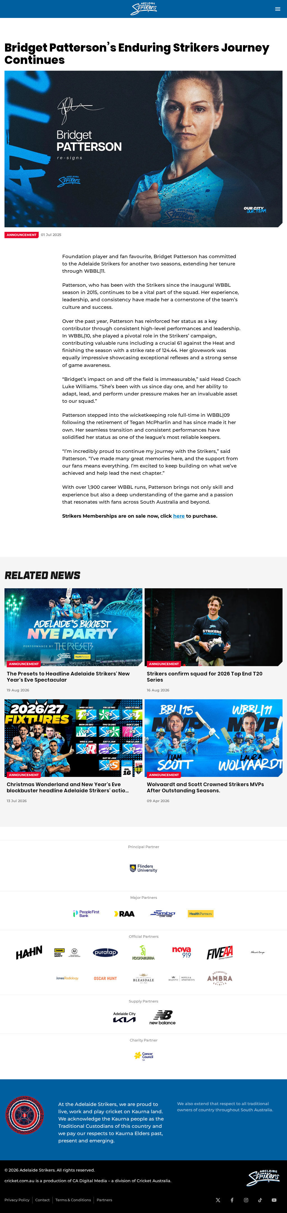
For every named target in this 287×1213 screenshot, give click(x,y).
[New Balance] (162, 1017)
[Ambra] (219, 978)
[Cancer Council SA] (143, 1056)
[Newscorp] (257, 952)
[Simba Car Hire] (162, 913)
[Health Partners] (200, 913)
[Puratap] (105, 952)
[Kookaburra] (143, 952)
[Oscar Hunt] (105, 978)
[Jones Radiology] (67, 978)
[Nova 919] (181, 952)
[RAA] (124, 913)
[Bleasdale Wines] (143, 978)
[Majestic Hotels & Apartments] (181, 978)
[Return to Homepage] (143, 9)
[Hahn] (29, 952)
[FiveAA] (219, 952)
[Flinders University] (143, 868)
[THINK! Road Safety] (67, 952)
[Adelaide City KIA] (124, 1017)
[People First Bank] (86, 913)
